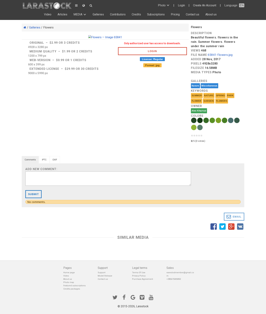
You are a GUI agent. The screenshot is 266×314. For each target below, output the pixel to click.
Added (196, 59)
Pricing (175, 14)
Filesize (197, 68)
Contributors (118, 14)
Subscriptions (156, 14)
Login (181, 5)
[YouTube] (151, 297)
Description (201, 33)
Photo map (68, 282)
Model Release (105, 276)
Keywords (199, 90)
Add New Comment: (41, 169)
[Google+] (133, 297)
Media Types (201, 72)
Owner (196, 106)
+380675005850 (173, 279)
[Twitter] (115, 297)
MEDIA (77, 14)
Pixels (196, 63)
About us (211, 14)
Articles (62, 14)
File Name (199, 55)
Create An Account (204, 5)
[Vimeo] (142, 297)
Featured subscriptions (74, 285)
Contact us (192, 14)
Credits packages (71, 289)
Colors (197, 115)
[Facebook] (124, 297)
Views (195, 50)
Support (101, 272)
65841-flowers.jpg (220, 55)
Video (47, 14)
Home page (69, 272)
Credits (136, 14)
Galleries (98, 14)
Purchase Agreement (142, 279)
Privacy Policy (138, 276)
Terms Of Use (138, 272)
